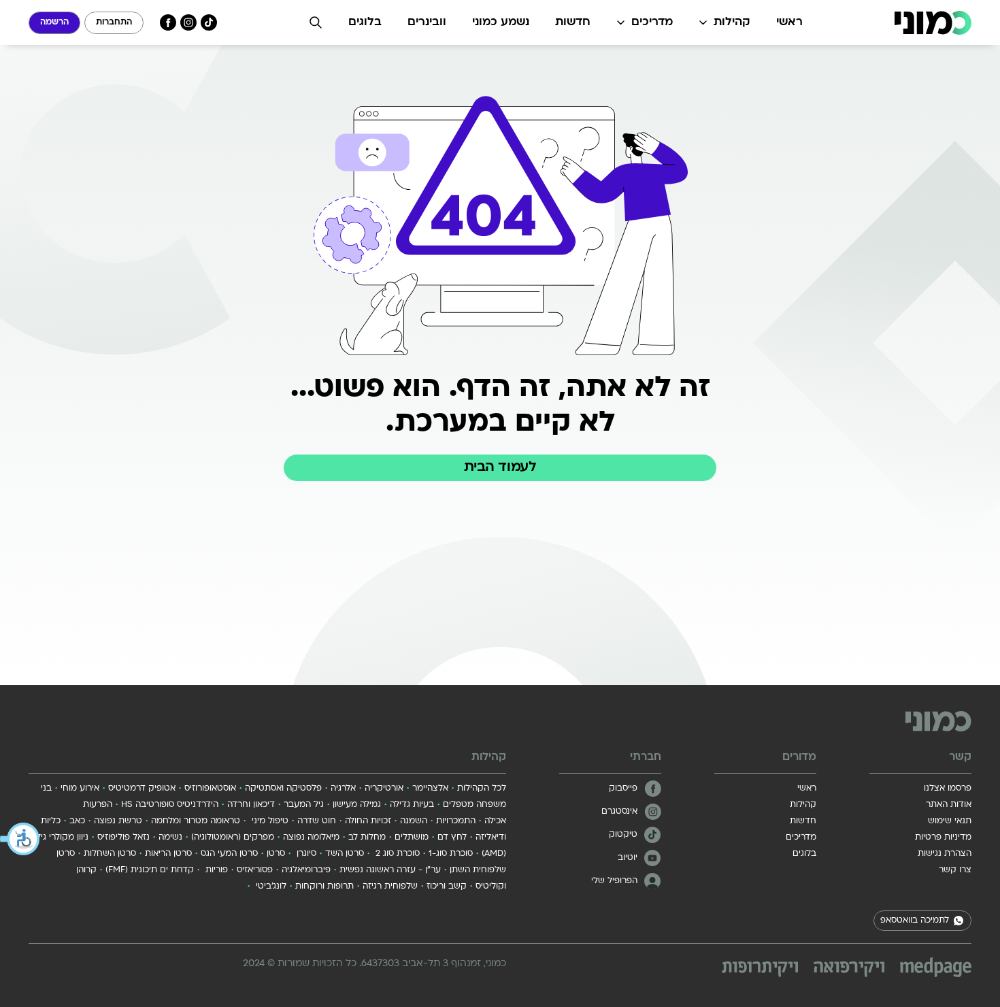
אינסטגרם (619, 812)
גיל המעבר (304, 805)
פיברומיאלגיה (306, 870)
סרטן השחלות (110, 854)
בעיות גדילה (412, 805)
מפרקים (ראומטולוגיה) (232, 837)
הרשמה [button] (54, 22)
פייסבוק (623, 789)
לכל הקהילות (481, 789)
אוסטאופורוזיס (210, 789)
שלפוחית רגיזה (390, 886)
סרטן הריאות (168, 854)
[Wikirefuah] (849, 969)
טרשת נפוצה (118, 821)
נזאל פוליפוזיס (123, 837)
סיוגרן (305, 854)
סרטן (276, 854)
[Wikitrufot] (760, 969)
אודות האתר (948, 805)
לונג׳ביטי (269, 886)
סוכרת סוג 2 (396, 854)
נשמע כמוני (500, 22)
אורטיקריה (384, 789)
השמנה (413, 821)
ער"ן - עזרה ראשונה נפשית (390, 870)
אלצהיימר (430, 789)
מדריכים (652, 22)
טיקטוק (623, 835)
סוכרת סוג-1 (451, 854)
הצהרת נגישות (944, 854)
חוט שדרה (316, 821)
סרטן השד (344, 854)
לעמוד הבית (500, 467)
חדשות (572, 22)
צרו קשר (955, 870)
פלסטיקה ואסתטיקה (283, 789)
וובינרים (426, 22)
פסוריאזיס (255, 870)
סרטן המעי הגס (229, 854)
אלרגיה (343, 789)
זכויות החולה (368, 821)
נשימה (170, 837)
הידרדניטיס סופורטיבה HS (169, 805)
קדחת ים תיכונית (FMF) (149, 870)
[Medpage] (935, 967)
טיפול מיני (268, 821)
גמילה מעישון (357, 805)
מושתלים (412, 837)
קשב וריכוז (447, 886)
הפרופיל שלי (614, 881)
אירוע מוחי (80, 789)
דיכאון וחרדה (251, 805)
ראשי (789, 22)
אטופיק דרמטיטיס (142, 789)
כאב (77, 821)
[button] (20, 839)
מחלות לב (367, 837)
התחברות (114, 22)
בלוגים (365, 22)
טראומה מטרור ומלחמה (195, 821)
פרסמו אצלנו (947, 789)
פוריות (215, 870)
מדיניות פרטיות (943, 837)
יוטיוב (627, 858)
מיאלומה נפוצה (311, 837)
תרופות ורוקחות (324, 886)
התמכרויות (456, 821)
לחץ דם (452, 837)
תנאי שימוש (949, 821)
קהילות (732, 22)
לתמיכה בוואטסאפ (914, 921)
